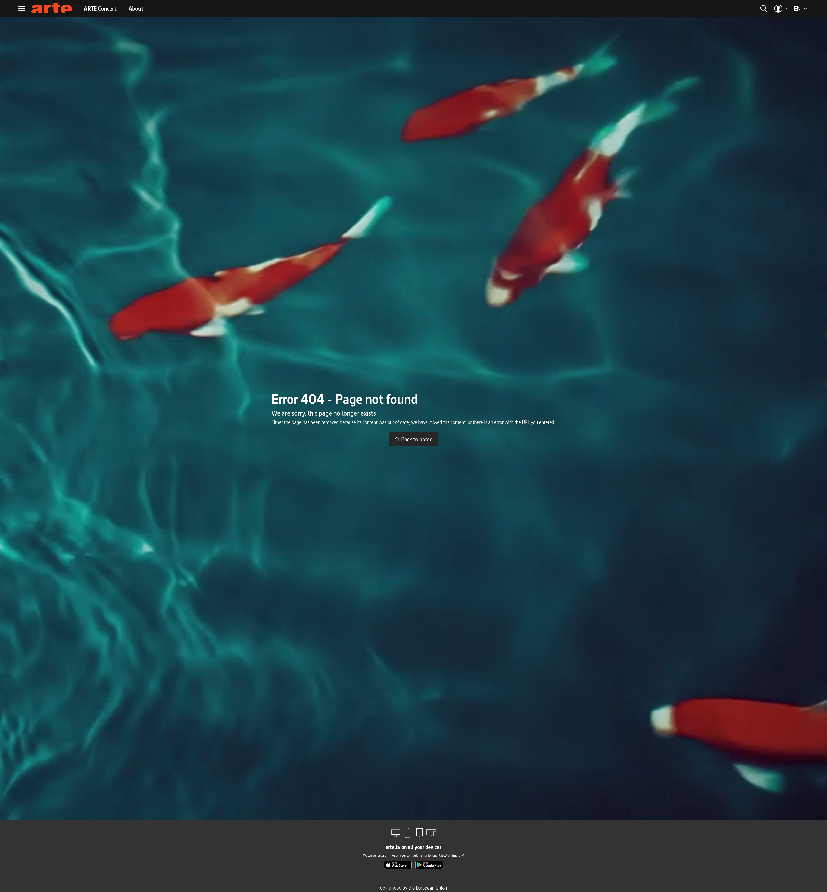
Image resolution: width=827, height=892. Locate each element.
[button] (705, 8)
